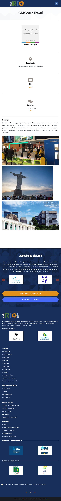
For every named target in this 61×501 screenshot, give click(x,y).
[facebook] (26, 492)
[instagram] (30, 492)
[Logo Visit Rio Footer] (10, 313)
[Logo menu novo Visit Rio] (17, 2)
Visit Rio (22, 499)
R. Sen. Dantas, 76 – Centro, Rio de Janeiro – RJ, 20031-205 (19, 484)
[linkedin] (34, 492)
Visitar (30, 87)
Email (30, 111)
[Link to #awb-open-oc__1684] (56, 3)
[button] (3, 280)
